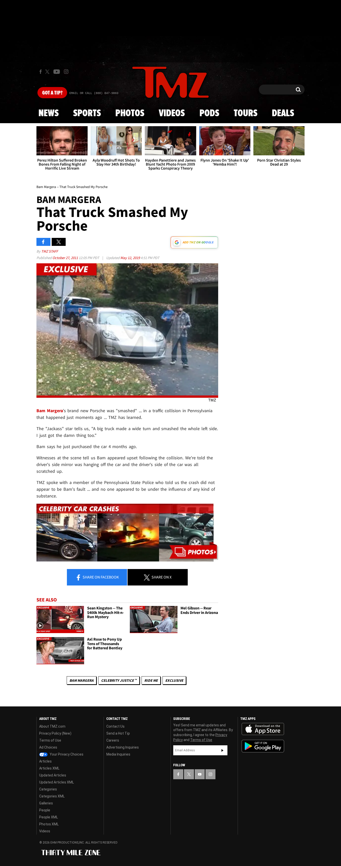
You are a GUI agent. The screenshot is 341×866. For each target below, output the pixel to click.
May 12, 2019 (130, 257)
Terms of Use (50, 740)
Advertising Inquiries (122, 747)
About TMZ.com (52, 726)
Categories (48, 789)
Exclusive (174, 680)
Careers (112, 740)
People (44, 810)
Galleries (46, 803)
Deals (283, 113)
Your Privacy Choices (66, 754)
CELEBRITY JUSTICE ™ (119, 680)
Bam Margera (81, 680)
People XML (48, 817)
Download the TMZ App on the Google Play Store (263, 746)
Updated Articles (52, 775)
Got (52, 93)
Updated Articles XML (56, 782)
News (48, 113)
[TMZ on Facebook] (40, 72)
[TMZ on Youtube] (56, 71)
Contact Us (115, 726)
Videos (172, 113)
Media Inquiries (118, 754)
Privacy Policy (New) (55, 733)
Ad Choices (48, 747)
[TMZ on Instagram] (66, 71)
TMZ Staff (49, 251)
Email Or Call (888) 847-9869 (93, 93)
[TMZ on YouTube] (200, 774)
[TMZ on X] (48, 72)
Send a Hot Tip (118, 733)
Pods (209, 113)
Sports (87, 113)
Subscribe (222, 750)
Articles (45, 761)
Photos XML (49, 824)
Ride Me (151, 680)
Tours (245, 113)
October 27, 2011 (65, 257)
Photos (129, 113)
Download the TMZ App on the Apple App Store (263, 729)
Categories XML (52, 796)
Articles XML (49, 768)
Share (100, 577)
